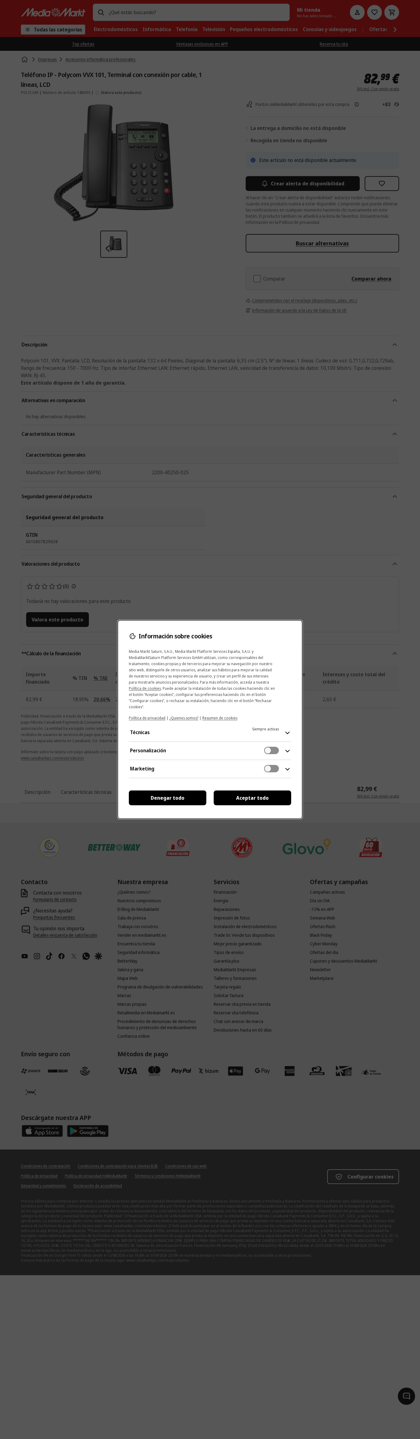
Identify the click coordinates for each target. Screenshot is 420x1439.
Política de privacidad (147, 718)
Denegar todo (167, 797)
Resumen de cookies (219, 718)
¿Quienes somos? (183, 718)
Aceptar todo (252, 797)
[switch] (271, 750)
